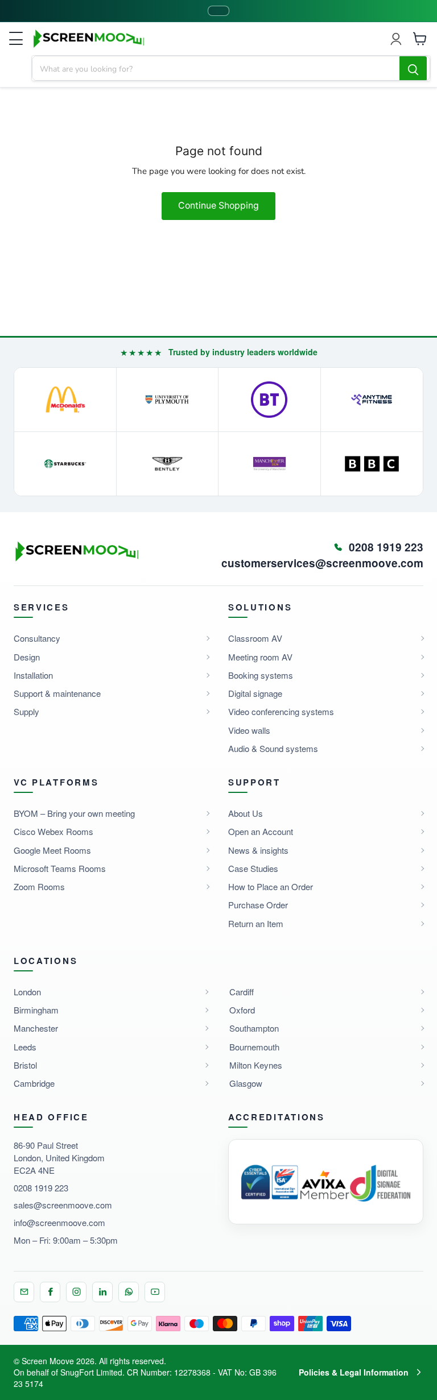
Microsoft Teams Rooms (60, 868)
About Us (245, 813)
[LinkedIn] (102, 1292)
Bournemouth (254, 1047)
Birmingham (36, 1010)
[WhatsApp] (128, 1292)
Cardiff (241, 992)
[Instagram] (76, 1292)
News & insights (258, 850)
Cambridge (34, 1083)
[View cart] (420, 38)
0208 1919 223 (41, 1188)
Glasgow (245, 1083)
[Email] (24, 1292)
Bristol (25, 1065)
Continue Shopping (218, 205)
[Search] (413, 68)
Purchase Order (258, 905)
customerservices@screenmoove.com (322, 563)
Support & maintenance (57, 693)
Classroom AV (255, 638)
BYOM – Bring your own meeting (74, 813)
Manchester (36, 1028)
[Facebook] (50, 1292)
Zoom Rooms (39, 886)
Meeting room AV (260, 657)
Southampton (254, 1028)
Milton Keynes (255, 1065)
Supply (26, 711)
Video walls (249, 730)
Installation (33, 675)
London (27, 992)
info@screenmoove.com (59, 1222)
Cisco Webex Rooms (53, 831)
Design (27, 657)
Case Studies (253, 868)
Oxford (242, 1010)
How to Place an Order (270, 886)
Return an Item (255, 923)
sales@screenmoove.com (63, 1205)
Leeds (25, 1047)
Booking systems (260, 675)
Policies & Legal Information (354, 1372)
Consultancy (37, 638)
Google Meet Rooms (52, 850)
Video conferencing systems (281, 711)
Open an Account (260, 831)
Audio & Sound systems (273, 748)
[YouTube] (155, 1292)
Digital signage (255, 693)
